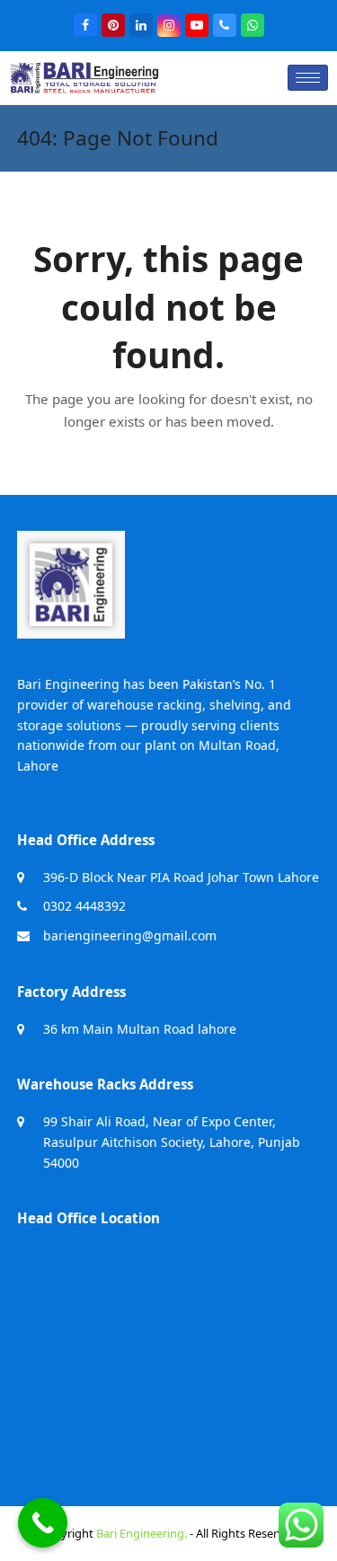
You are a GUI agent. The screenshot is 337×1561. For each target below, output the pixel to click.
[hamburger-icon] (308, 78)
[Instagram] (169, 25)
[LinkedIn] (141, 25)
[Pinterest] (113, 25)
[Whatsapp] (252, 25)
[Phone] (224, 25)
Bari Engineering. (141, 1533)
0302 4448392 (84, 905)
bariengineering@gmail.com (130, 935)
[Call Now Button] (42, 1523)
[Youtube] (196, 25)
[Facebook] (85, 25)
